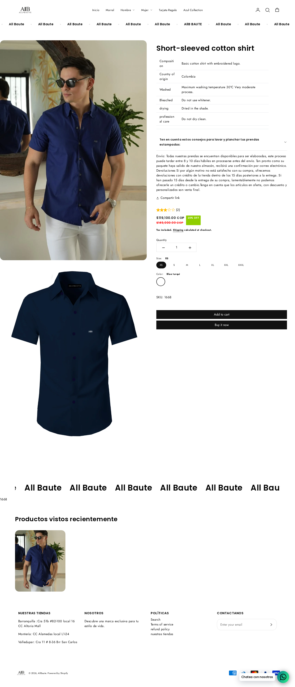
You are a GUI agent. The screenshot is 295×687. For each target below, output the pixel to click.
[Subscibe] (271, 624)
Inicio (95, 10)
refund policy (160, 629)
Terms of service (162, 624)
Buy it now (222, 325)
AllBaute (42, 673)
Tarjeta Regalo (168, 10)
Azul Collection (193, 10)
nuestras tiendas (162, 634)
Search (155, 619)
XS (161, 265)
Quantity (161, 240)
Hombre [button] (126, 10)
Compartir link (170, 197)
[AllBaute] (25, 10)
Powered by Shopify (58, 673)
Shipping (178, 230)
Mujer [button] (145, 10)
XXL (226, 265)
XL (212, 265)
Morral (110, 10)
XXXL (241, 265)
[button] (267, 10)
